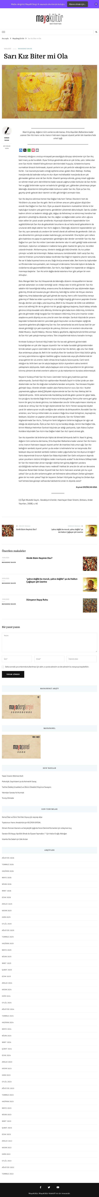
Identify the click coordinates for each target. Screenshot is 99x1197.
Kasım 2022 (7, 1147)
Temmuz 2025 (8, 937)
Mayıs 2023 (6, 1108)
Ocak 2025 (6, 976)
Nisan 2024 (6, 1035)
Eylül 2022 (7, 1160)
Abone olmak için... (77, 4)
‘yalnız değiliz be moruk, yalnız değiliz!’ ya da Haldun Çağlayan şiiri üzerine (51, 580)
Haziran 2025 (8, 943)
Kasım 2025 (7, 910)
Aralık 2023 (7, 1062)
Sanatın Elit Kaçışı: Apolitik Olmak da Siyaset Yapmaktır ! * (24, 833)
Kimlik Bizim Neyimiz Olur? (39, 558)
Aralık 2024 (7, 983)
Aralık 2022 (7, 1141)
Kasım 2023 (7, 1068)
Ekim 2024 (6, 996)
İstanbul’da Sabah (9, 839)
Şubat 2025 (7, 970)
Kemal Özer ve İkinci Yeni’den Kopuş (16, 817)
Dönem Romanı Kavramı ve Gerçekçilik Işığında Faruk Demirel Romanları (29, 828)
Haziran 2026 (8, 871)
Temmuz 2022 (8, 1174)
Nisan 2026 (6, 884)
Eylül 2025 (7, 923)
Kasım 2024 (7, 989)
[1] (43, 391)
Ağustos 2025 (8, 930)
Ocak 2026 (6, 897)
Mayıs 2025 (6, 950)
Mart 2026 (6, 891)
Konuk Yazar (6, 138)
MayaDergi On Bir (25, 49)
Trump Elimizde (8, 798)
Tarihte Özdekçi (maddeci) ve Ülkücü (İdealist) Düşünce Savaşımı (26, 787)
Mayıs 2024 (6, 1029)
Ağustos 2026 (8, 858)
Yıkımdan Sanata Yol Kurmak (13, 792)
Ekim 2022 (6, 1154)
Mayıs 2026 (6, 877)
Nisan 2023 (6, 1114)
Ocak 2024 (6, 1055)
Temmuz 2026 (8, 864)
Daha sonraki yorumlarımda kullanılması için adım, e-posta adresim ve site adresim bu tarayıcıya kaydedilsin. (47, 666)
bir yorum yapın (6, 147)
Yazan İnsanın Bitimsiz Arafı (12, 775)
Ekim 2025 (6, 917)
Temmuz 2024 (8, 1016)
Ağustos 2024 (8, 1009)
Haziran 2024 (8, 1022)
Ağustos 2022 (8, 1167)
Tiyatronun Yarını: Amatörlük (13, 822)
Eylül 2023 (7, 1081)
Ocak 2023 (6, 1134)
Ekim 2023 (6, 1075)
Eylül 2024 (7, 1002)
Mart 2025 (6, 963)
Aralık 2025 (7, 904)
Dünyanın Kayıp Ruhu (37, 600)
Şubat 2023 (7, 1127)
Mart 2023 (6, 1121)
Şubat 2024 (7, 1049)
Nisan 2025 (6, 956)
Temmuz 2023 (8, 1095)
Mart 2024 (6, 1042)
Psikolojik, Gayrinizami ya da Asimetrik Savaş (19, 781)
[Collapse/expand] (96, 4)
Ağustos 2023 (8, 1088)
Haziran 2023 (8, 1101)
